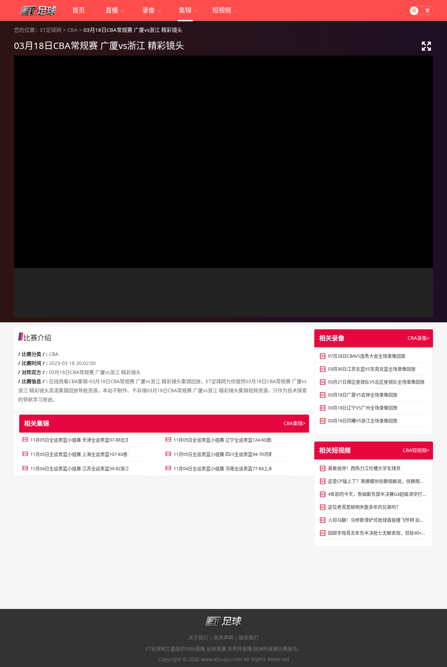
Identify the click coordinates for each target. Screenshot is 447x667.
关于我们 (198, 637)
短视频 (225, 10)
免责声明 (223, 637)
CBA (72, 29)
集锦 (189, 10)
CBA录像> (419, 338)
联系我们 (248, 637)
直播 (115, 10)
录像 (152, 10)
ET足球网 (50, 29)
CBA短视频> (416, 450)
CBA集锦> (295, 423)
